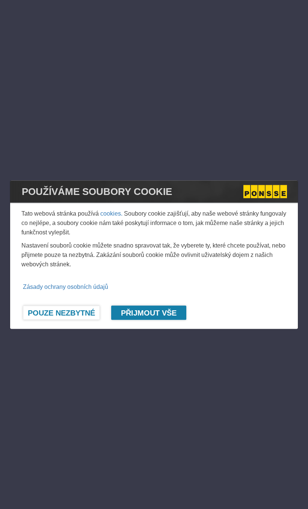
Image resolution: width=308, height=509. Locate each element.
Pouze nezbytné (61, 312)
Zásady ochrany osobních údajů (65, 286)
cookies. (111, 213)
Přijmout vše (149, 312)
